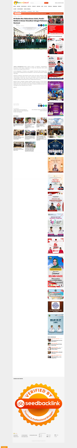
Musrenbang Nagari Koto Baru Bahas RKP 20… (56, 341)
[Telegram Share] (44, 25)
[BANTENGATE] (21, 2)
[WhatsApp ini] (46, 25)
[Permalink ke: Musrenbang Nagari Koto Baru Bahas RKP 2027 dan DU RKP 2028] (19, 120)
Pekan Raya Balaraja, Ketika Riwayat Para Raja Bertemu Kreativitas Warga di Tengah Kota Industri (30, 137)
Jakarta (57, 347)
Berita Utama (53, 338)
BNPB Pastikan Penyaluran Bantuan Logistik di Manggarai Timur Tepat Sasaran (42, 13)
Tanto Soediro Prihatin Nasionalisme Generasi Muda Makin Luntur (18, 149)
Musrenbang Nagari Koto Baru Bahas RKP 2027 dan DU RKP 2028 (19, 125)
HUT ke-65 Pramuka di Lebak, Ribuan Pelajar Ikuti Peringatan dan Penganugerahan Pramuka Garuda (30, 126)
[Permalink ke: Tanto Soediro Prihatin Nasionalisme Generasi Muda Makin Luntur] (19, 145)
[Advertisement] (30, 57)
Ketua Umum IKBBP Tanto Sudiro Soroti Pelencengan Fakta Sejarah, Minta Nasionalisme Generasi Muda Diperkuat (41, 138)
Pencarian (46, 2)
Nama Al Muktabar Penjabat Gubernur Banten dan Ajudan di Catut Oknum (39, 109)
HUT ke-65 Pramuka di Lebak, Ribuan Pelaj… (56, 345)
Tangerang (57, 355)
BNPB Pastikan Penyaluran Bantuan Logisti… (56, 349)
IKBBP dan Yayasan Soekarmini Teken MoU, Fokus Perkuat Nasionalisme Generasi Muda (19, 137)
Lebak (56, 343)
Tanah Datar (57, 338)
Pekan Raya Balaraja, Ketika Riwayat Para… (56, 357)
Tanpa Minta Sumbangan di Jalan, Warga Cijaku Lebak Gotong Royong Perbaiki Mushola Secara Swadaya (29, 150)
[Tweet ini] (41, 25)
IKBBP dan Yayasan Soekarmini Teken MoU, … (56, 353)
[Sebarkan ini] (39, 25)
